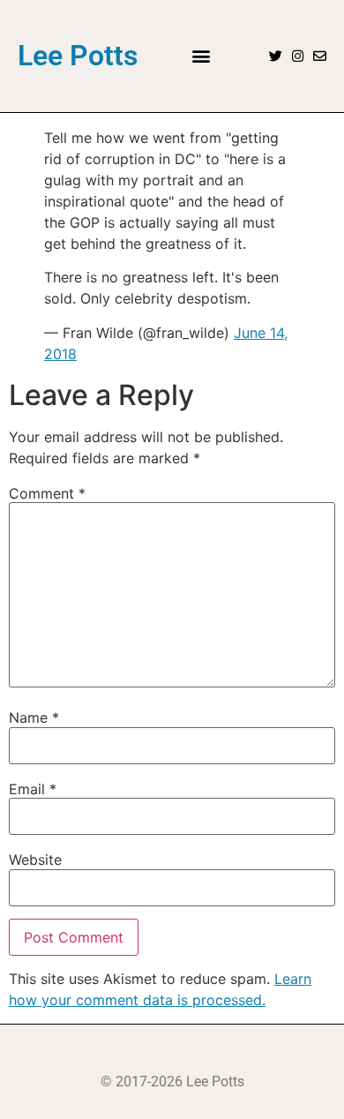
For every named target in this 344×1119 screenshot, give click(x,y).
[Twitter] (275, 56)
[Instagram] (297, 56)
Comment (47, 493)
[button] (200, 56)
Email (32, 789)
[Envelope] (319, 56)
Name (34, 717)
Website (35, 859)
